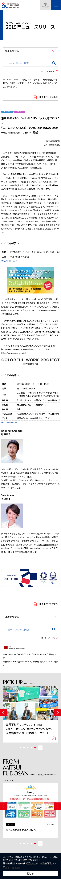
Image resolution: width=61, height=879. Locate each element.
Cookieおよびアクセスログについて (30, 863)
